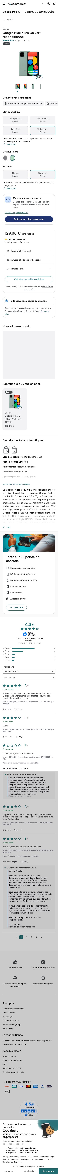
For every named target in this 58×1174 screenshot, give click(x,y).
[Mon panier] (54, 3)
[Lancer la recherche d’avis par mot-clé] (53, 677)
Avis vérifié (8, 689)
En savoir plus (10, 144)
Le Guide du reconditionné (14, 1044)
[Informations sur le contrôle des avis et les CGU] (42, 638)
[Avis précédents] (16, 937)
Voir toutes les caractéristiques (16, 484)
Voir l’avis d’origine (10, 768)
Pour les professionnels (13, 1072)
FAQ (4, 1064)
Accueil (10, 20)
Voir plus (6, 527)
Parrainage (7, 1016)
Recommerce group (12, 1024)
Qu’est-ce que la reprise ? (16, 212)
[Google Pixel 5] (15, 401)
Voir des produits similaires (29, 279)
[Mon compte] (48, 3)
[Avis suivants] (41, 937)
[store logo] (17, 3)
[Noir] (5, 158)
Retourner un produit (12, 1068)
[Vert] (12, 158)
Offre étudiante (9, 1012)
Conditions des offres (12, 1060)
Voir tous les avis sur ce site (30, 643)
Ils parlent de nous (11, 1020)
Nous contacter (9, 1056)
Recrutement (8, 1028)
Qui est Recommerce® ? (13, 1008)
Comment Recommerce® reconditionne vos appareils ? (27, 1040)
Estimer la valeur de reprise (29, 219)
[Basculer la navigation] (4, 4)
